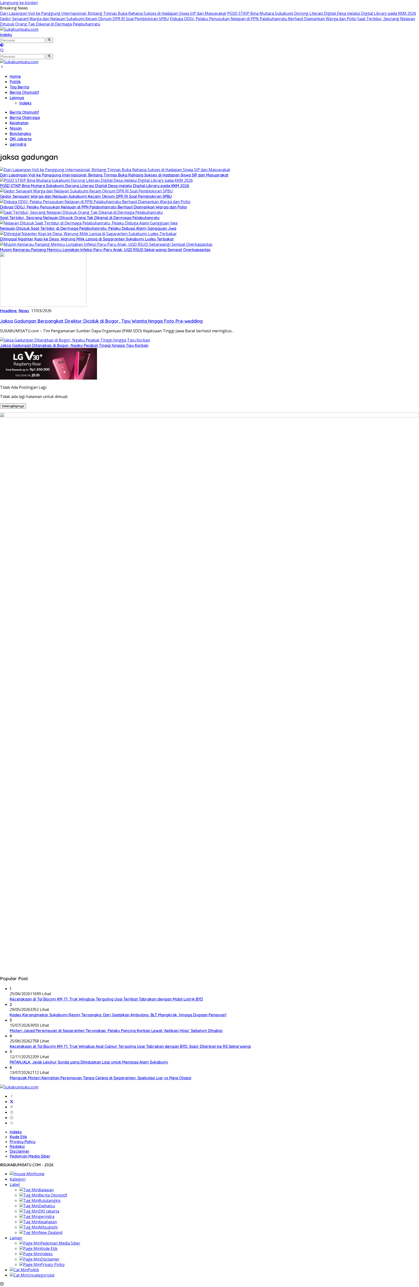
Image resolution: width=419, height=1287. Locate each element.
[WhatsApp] (12, 1117)
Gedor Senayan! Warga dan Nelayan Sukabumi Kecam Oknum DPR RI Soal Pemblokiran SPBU (84, 18)
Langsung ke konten (19, 2)
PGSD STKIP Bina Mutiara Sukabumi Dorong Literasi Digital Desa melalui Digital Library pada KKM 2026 (321, 13)
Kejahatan (19, 122)
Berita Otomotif (24, 92)
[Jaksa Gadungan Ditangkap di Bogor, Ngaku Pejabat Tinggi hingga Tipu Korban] (75, 340)
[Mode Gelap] (2, 45)
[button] (49, 40)
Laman (16, 1237)
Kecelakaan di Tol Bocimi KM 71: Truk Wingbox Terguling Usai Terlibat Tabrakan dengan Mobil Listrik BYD (106, 999)
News (24, 310)
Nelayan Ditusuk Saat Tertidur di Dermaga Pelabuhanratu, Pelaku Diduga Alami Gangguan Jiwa (88, 228)
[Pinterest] (12, 1107)
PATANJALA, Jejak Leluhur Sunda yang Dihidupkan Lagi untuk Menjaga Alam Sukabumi (89, 1062)
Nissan (16, 128)
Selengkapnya (13, 406)
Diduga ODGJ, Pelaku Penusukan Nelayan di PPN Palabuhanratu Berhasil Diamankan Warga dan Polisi (263, 18)
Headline (8, 310)
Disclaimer (20, 1151)
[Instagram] (12, 1112)
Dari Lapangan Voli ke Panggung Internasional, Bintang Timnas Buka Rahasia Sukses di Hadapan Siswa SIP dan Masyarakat (113, 13)
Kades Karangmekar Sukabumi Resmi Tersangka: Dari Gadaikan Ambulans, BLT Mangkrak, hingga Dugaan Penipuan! (118, 1014)
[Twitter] (12, 1101)
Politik (15, 81)
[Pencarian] (2, 51)
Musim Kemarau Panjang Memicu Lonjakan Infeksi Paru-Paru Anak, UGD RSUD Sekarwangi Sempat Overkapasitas (105, 249)
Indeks (6, 34)
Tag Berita (19, 87)
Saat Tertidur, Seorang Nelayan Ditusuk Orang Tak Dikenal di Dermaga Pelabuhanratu (80, 217)
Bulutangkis (20, 133)
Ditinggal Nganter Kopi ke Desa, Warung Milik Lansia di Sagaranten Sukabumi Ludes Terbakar (87, 239)
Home (15, 76)
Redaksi (17, 1146)
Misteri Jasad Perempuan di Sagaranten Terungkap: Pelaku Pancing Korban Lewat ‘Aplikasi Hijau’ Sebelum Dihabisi (116, 1030)
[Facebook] (12, 1096)
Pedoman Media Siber (30, 1156)
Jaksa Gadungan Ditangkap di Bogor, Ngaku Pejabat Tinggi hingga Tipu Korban (74, 345)
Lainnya (17, 97)
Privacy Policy (22, 1141)
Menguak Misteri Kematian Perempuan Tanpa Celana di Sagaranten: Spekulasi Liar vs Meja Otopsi (100, 1077)
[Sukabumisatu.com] (19, 29)
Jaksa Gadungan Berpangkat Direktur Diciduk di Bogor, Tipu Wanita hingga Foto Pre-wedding (101, 321)
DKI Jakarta (21, 138)
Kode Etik (18, 1136)
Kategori (17, 1179)
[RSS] (12, 1123)
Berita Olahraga (25, 117)
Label (15, 1184)
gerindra (18, 144)
